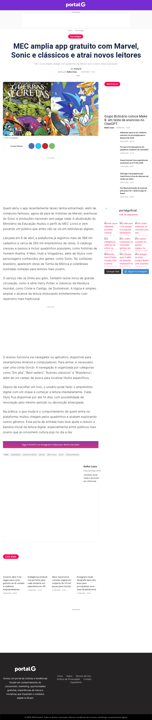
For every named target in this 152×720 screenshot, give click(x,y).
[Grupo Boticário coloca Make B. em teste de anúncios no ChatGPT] (126, 101)
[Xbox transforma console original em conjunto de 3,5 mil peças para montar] (63, 568)
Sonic (61, 454)
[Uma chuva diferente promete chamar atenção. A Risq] (111, 229)
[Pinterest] (45, 146)
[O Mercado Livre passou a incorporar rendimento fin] (127, 229)
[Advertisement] (76, 20)
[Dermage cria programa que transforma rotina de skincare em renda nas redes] (111, 177)
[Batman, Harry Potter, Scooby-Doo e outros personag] (111, 260)
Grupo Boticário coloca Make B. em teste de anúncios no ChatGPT (125, 120)
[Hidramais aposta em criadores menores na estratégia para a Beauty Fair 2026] (111, 136)
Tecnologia (79, 30)
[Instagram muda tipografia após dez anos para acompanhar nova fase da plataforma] (87, 568)
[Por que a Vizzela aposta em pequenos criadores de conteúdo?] (111, 150)
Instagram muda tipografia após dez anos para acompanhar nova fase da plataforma (86, 583)
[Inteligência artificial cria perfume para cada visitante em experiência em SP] (38, 568)
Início (70, 30)
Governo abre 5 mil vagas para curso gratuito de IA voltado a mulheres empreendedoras (13, 583)
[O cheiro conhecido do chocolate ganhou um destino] (127, 244)
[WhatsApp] (52, 146)
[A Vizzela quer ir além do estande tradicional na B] (127, 260)
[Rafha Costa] (43, 501)
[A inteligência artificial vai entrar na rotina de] (111, 244)
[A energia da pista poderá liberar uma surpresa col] (142, 260)
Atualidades (15, 454)
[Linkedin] (138, 675)
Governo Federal (29, 454)
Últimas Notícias (72, 454)
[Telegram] (123, 675)
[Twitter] (38, 146)
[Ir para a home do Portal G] (75, 4)
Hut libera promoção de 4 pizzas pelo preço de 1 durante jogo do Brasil (133, 191)
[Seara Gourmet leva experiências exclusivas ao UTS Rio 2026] (111, 163)
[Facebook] (31, 146)
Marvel (42, 454)
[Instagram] (89, 485)
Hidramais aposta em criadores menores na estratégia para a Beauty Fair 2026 (133, 135)
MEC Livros (52, 454)
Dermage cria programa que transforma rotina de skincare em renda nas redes (134, 176)
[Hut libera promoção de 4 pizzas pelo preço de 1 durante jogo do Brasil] (111, 191)
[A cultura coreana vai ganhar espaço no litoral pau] (142, 244)
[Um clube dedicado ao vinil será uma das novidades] (142, 229)
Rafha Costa (72, 72)
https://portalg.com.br (92, 471)
